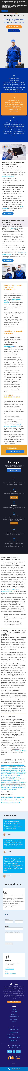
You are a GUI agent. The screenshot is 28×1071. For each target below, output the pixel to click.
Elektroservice (14, 1032)
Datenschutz (14, 1063)
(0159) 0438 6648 (9, 969)
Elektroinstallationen (8, 176)
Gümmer (18, 772)
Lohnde (23, 770)
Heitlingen (4, 765)
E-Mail (7, 926)
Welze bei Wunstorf (14, 785)
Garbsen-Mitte (22, 766)
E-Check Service (14, 1040)
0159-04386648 (13, 27)
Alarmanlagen (14, 1019)
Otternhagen (4, 772)
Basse (7, 784)
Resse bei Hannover (20, 768)
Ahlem (18, 777)
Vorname (7, 923)
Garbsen (15, 766)
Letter (13, 772)
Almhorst (19, 775)
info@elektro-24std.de (10, 973)
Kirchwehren (4, 782)
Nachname (17, 923)
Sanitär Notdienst (14, 1029)
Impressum (14, 1061)
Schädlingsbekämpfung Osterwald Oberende (12, 797)
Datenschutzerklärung (10, 7)
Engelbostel (4, 768)
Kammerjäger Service (14, 1037)
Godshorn (23, 772)
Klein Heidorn (4, 785)
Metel (10, 779)
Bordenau (3, 773)
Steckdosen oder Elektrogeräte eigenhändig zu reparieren (12, 300)
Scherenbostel (12, 780)
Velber (18, 780)
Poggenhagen (12, 777)
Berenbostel (15, 765)
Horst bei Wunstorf (12, 789)
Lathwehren (17, 784)
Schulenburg (4, 770)
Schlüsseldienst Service (14, 1035)
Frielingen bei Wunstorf (13, 787)
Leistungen (14, 30)
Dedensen (4, 775)
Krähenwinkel (4, 779)
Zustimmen (5, 10)
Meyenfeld (10, 766)
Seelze (10, 772)
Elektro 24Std (14, 1011)
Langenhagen (4, 777)
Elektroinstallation (14, 1016)
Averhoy (11, 784)
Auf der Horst (11, 768)
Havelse (10, 770)
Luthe (8, 775)
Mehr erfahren (14, 470)
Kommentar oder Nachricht (12, 932)
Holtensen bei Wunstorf (20, 782)
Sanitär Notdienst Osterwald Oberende (11, 800)
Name (7, 919)
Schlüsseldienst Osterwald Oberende (10, 802)
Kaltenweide (22, 773)
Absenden (8, 944)
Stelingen (9, 765)
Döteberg (14, 779)
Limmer (3, 784)
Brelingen (10, 782)
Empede (23, 784)
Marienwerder (16, 770)
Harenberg (13, 775)
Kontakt (14, 1021)
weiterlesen (14, 497)
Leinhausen (16, 773)
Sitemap (14, 1009)
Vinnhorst (9, 773)
